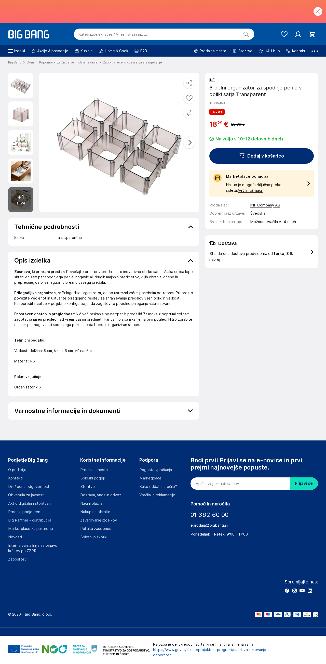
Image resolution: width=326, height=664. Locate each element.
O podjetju (17, 469)
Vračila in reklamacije (157, 495)
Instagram (294, 590)
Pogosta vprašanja (155, 469)
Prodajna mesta (94, 469)
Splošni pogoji (92, 478)
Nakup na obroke (95, 512)
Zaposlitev (17, 559)
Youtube (302, 590)
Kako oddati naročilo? (158, 486)
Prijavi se (304, 483)
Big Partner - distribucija (29, 520)
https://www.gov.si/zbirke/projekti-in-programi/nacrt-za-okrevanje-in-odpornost (212, 652)
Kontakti (15, 478)
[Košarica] (312, 34)
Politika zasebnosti (97, 528)
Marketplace (150, 478)
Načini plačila (91, 503)
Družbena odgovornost (28, 486)
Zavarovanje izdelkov (98, 520)
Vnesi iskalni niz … (112, 34)
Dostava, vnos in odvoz (100, 495)
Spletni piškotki (93, 537)
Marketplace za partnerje (30, 528)
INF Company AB (265, 205)
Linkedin (309, 590)
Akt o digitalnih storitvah (29, 503)
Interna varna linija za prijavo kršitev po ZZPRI (32, 548)
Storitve (87, 486)
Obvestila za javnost (26, 495)
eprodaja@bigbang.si (209, 525)
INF (212, 80)
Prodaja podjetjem (24, 512)
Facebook (286, 590)
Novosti (15, 537)
